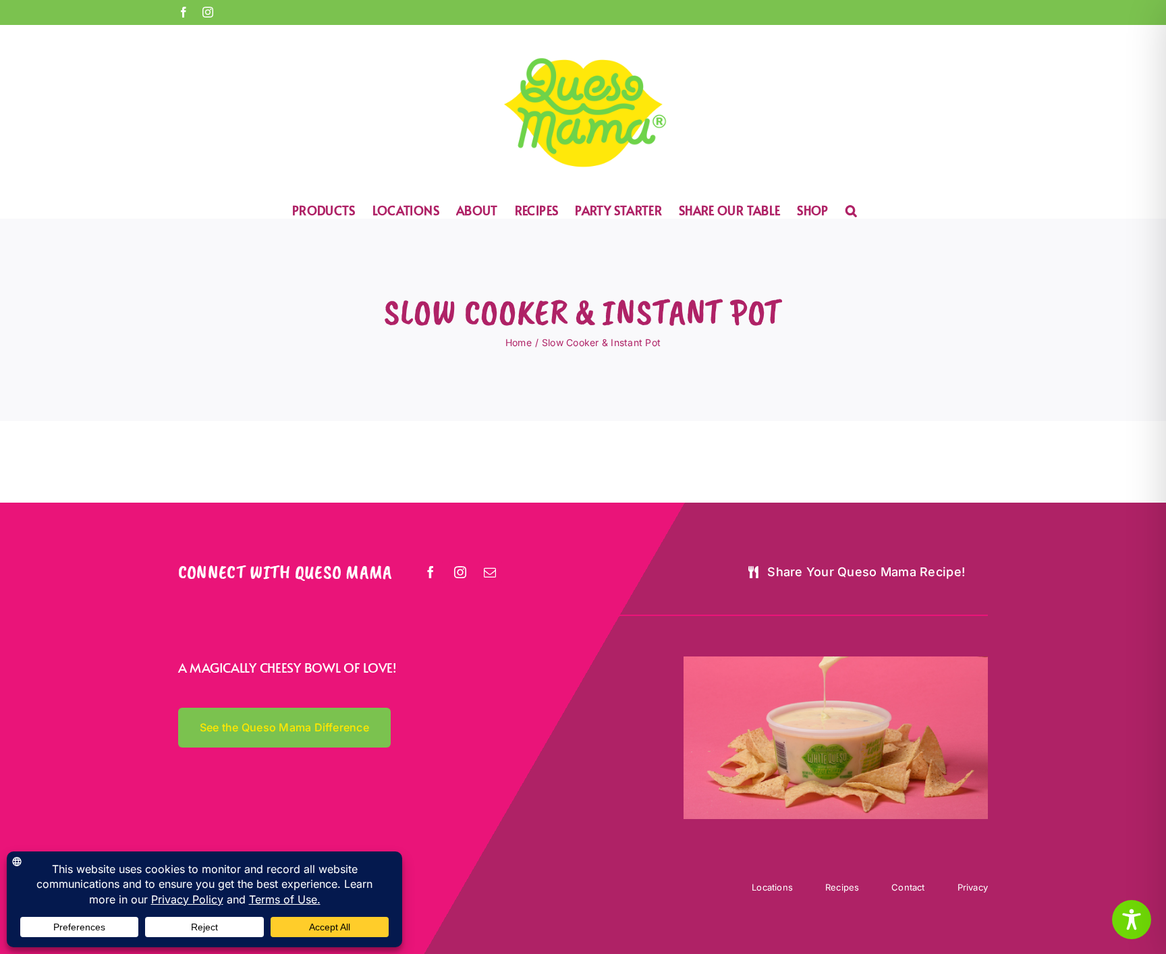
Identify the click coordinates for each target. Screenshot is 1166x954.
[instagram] (460, 572)
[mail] (490, 572)
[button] (851, 209)
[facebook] (431, 572)
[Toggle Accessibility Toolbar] (1132, 920)
